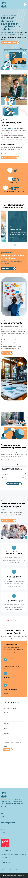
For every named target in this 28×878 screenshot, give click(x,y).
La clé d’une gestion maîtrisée (14, 601)
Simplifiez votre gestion (14, 577)
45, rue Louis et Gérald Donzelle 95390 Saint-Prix (13, 667)
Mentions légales (21, 868)
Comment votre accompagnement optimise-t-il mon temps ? (13, 478)
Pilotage (3, 826)
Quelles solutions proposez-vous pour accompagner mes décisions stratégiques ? (12, 469)
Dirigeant (3, 829)
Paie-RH (3, 816)
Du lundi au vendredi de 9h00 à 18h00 (8, 692)
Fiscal (2, 813)
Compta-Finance (5, 811)
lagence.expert (16, 871)
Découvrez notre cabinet (9, 42)
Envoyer (6, 749)
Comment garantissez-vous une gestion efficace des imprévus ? (13, 473)
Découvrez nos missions (9, 157)
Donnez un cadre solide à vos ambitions (14, 553)
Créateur (3, 832)
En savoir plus (6, 353)
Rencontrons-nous (7, 268)
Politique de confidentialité (8, 870)
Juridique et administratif (7, 819)
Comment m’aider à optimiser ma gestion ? (11, 464)
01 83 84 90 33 (7, 680)
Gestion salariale (8, 229)
